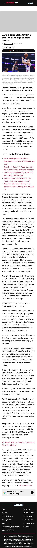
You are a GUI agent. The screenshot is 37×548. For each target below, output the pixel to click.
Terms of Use (28, 520)
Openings (26, 509)
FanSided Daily (7, 516)
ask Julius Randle (25, 486)
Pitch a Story (27, 516)
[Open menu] (3, 3)
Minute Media (11, 535)
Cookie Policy (7, 523)
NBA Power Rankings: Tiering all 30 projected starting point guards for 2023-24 (19, 186)
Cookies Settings (8, 530)
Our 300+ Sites (28, 513)
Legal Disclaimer (29, 523)
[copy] (13, 47)
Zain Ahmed (8, 44)
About (4, 509)
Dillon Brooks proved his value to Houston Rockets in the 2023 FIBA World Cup (19, 161)
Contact (4, 513)
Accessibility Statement (10, 527)
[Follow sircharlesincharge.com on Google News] (32, 492)
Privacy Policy (7, 520)
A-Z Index (26, 527)
